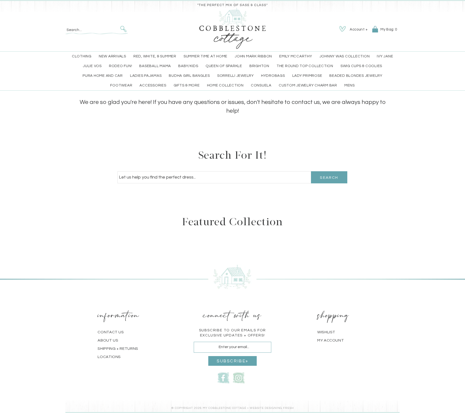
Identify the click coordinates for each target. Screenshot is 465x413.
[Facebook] (223, 377)
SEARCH (329, 177)
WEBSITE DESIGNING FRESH (272, 408)
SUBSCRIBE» (232, 361)
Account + (359, 29)
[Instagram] (239, 377)
